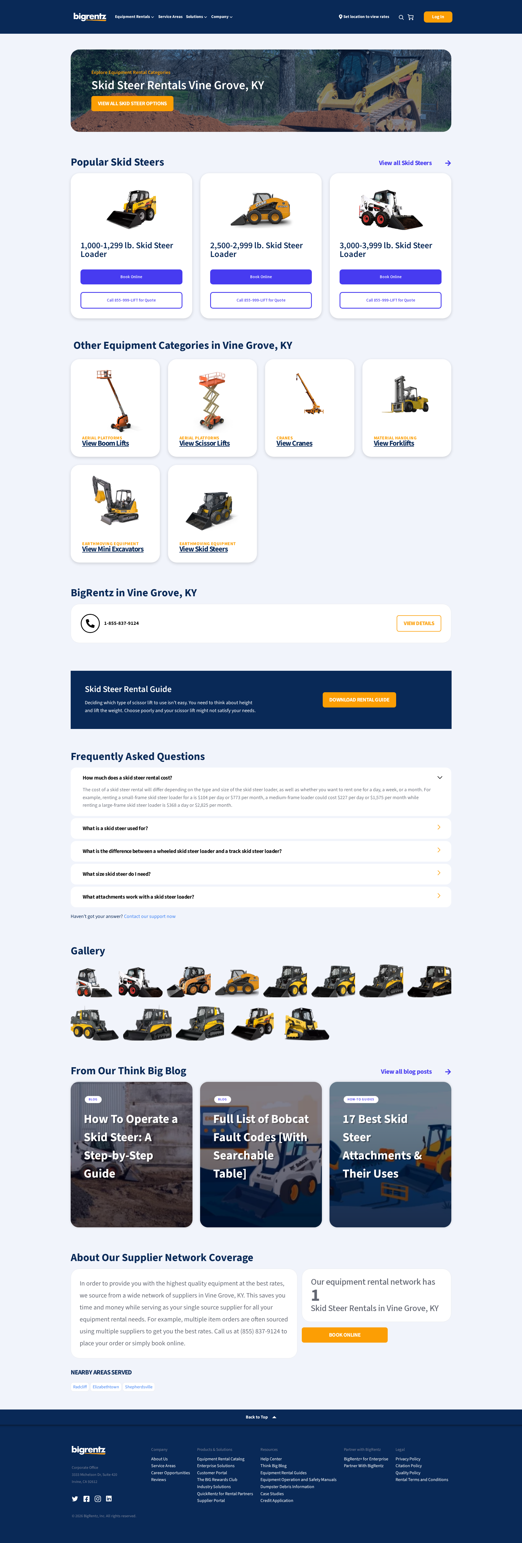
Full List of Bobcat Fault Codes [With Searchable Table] (261, 1146)
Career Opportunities (170, 1473)
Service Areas (170, 17)
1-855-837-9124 (121, 623)
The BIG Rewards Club (217, 1480)
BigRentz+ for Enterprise (366, 1459)
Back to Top (257, 1417)
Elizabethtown (106, 1387)
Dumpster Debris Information (287, 1487)
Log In (438, 17)
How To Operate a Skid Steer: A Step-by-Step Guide (131, 1146)
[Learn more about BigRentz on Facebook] (86, 1499)
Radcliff (80, 1387)
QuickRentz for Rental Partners (225, 1494)
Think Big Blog (273, 1466)
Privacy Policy (408, 1459)
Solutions (194, 17)
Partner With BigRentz (364, 1466)
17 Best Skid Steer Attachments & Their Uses (382, 1146)
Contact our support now (150, 916)
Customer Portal (212, 1473)
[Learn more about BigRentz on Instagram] (98, 1499)
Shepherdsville (139, 1387)
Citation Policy (409, 1466)
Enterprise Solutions (216, 1466)
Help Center (271, 1459)
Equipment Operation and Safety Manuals (298, 1480)
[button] (419, 623)
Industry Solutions (214, 1487)
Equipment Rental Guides (283, 1473)
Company (220, 17)
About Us (159, 1459)
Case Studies (272, 1494)
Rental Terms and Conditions (422, 1480)
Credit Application (276, 1501)
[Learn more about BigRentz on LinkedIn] (109, 1499)
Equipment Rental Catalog (220, 1459)
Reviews (158, 1480)
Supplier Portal (211, 1501)
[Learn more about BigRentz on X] (75, 1499)
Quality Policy (408, 1473)
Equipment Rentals (132, 17)
